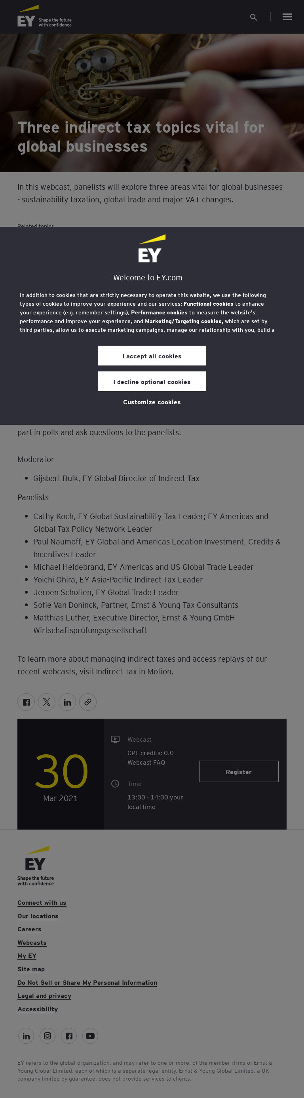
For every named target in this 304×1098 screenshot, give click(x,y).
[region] (152, 326)
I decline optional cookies (152, 381)
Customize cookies (152, 401)
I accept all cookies (152, 355)
